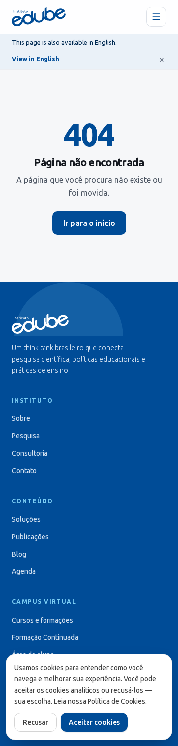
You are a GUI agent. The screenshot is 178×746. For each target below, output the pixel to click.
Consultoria (29, 453)
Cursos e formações (42, 620)
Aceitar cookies (94, 722)
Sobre (21, 418)
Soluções (26, 519)
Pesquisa (26, 436)
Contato (24, 471)
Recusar (35, 722)
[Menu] (156, 17)
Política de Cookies (116, 701)
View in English (35, 58)
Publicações (30, 537)
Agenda (24, 571)
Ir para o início (89, 223)
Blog (19, 554)
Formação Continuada (45, 637)
